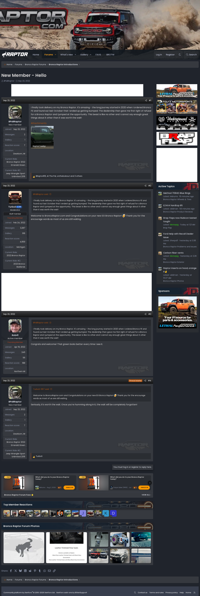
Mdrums (42, 487)
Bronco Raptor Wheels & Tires (177, 199)
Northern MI (19, 371)
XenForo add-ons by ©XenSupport (71, 592)
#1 (150, 100)
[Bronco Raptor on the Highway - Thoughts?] (141, 555)
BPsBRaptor (9, 81)
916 (23, 233)
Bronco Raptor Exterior (173, 262)
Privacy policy (172, 592)
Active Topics (166, 186)
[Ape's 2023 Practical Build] (98, 539)
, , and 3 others (59, 176)
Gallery (84, 54)
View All (146, 495)
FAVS (98, 54)
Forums (48, 54)
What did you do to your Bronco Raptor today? (52, 478)
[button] (55, 54)
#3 (149, 314)
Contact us (142, 592)
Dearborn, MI (19, 153)
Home (36, 54)
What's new (66, 54)
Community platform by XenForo (29, 592)
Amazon (69, 487)
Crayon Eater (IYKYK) (120, 487)
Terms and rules (156, 592)
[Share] (146, 100)
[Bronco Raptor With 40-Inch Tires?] (120, 539)
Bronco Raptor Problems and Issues (180, 246)
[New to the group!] (141, 539)
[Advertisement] (77, 90)
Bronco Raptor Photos (173, 281)
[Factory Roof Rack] (23, 547)
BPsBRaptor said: (40, 194)
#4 (149, 380)
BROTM (110, 54)
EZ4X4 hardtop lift (173, 205)
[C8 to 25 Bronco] (120, 555)
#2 (149, 185)
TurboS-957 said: (41, 389)
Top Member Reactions (17, 504)
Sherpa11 (174, 240)
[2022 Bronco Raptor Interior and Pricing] (66, 547)
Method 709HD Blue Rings (176, 193)
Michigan (21, 247)
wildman (174, 208)
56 (24, 357)
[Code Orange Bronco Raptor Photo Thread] (98, 555)
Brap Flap (167, 227)
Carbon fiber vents (173, 252)
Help (182, 592)
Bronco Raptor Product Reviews (178, 211)
